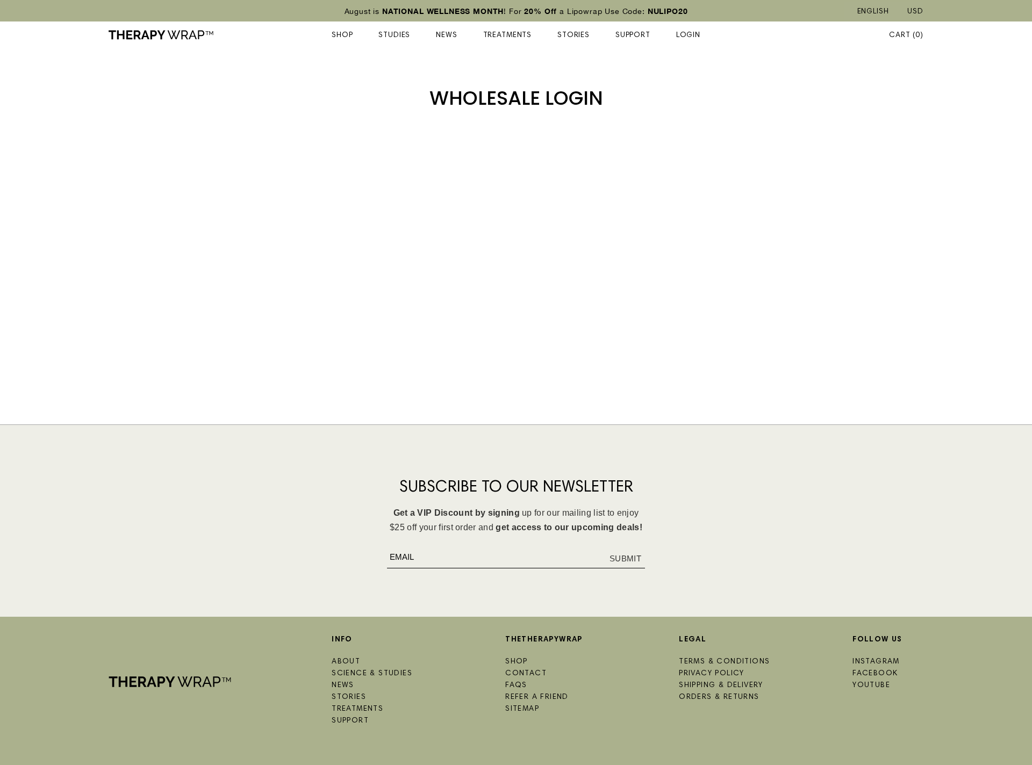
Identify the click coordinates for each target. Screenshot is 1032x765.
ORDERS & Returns (719, 697)
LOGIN (688, 35)
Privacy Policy (711, 673)
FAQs (516, 685)
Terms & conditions (724, 662)
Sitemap (522, 709)
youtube (871, 685)
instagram (876, 662)
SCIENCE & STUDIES (372, 673)
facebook (875, 673)
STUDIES (394, 35)
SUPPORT (350, 721)
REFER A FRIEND (537, 697)
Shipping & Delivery (721, 685)
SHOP (342, 35)
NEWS (446, 35)
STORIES (573, 35)
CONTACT (526, 673)
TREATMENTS (507, 35)
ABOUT (346, 662)
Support (632, 35)
